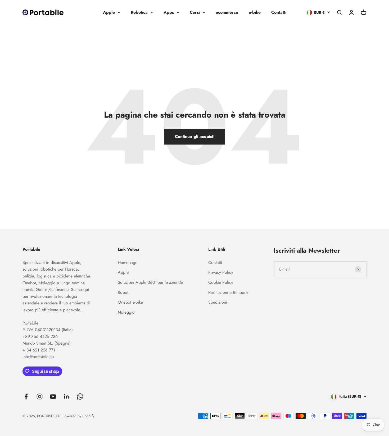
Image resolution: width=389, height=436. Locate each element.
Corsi (195, 12)
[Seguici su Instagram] (39, 396)
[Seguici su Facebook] (26, 396)
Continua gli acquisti (194, 136)
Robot (123, 292)
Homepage (127, 262)
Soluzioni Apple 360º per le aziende (150, 282)
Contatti (278, 12)
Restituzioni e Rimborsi (228, 292)
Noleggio (126, 312)
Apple (109, 12)
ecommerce (227, 12)
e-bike (255, 12)
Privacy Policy (220, 272)
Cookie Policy (220, 282)
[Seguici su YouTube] (53, 396)
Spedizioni (217, 302)
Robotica (139, 12)
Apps (169, 12)
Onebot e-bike (130, 302)
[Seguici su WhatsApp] (80, 396)
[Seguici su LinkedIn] (66, 396)
